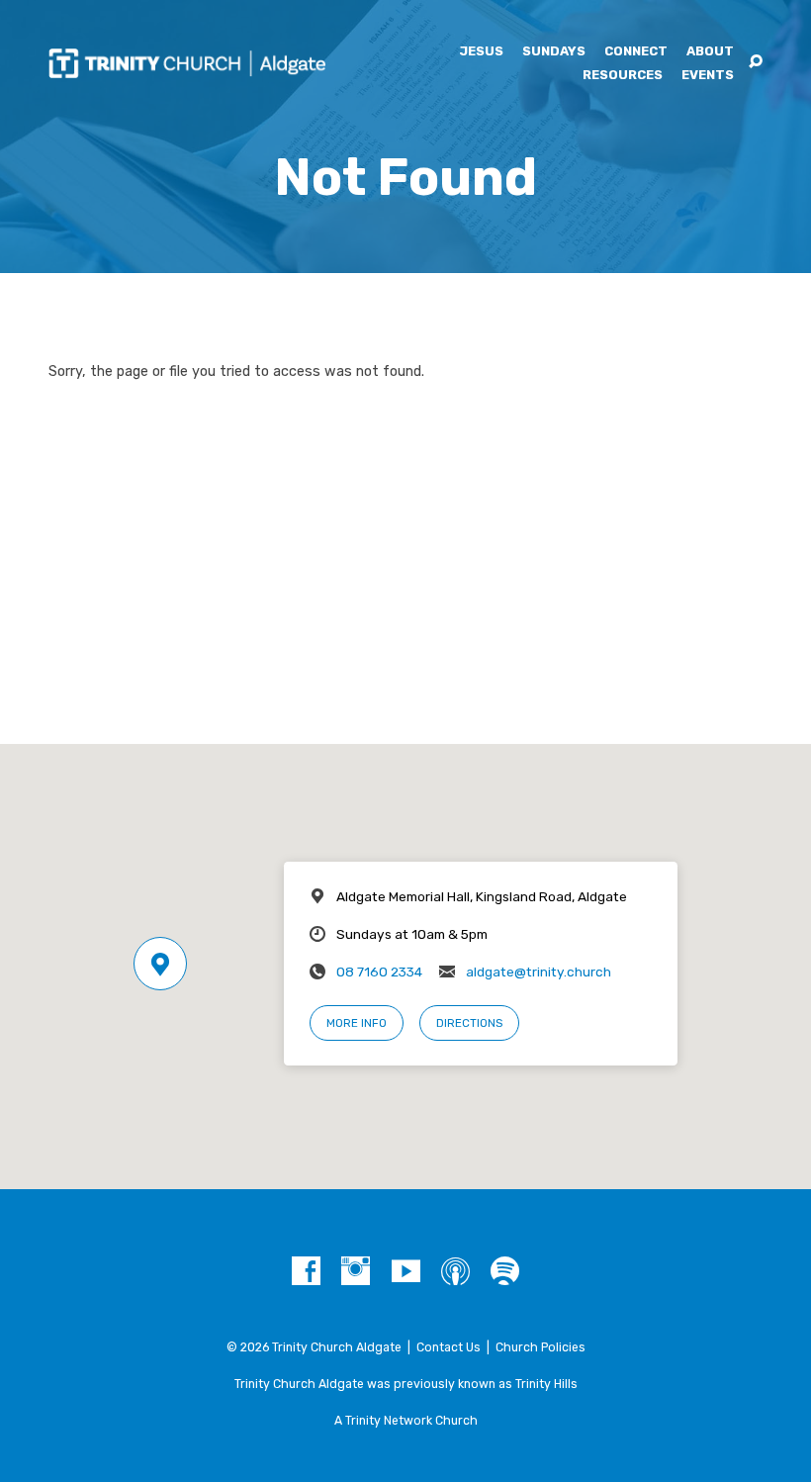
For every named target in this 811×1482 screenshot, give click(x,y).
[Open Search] (756, 62)
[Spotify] (505, 1271)
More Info (356, 1023)
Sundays (554, 52)
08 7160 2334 (379, 971)
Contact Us (448, 1347)
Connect (636, 52)
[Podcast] (455, 1271)
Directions (469, 1023)
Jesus (481, 52)
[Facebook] (306, 1271)
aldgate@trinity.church (538, 971)
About (710, 52)
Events (707, 75)
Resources (623, 75)
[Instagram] (355, 1271)
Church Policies (541, 1347)
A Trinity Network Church (406, 1421)
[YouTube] (406, 1271)
